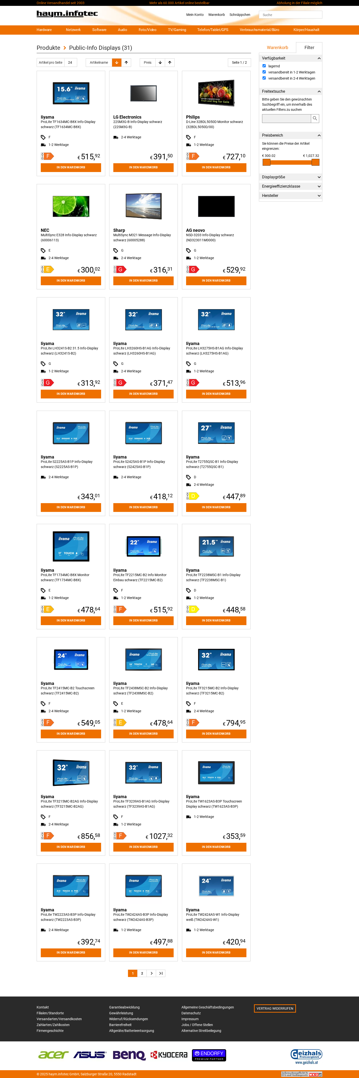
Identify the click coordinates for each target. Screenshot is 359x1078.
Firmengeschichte (50, 1031)
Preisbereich (272, 135)
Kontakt (43, 1007)
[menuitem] (46, 30)
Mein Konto (195, 15)
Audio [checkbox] (122, 30)
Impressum (190, 1019)
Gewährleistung (121, 1013)
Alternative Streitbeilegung (201, 1031)
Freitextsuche (273, 91)
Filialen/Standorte (50, 1013)
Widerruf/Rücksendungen (128, 1019)
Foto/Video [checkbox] (148, 30)
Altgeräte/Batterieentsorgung (131, 1031)
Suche (267, 15)
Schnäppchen (240, 15)
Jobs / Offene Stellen (197, 1025)
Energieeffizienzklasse (281, 186)
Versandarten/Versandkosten (59, 1019)
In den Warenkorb (71, 167)
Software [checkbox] (99, 30)
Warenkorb (216, 15)
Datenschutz (191, 1013)
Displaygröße (273, 177)
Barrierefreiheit (120, 1025)
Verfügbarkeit (273, 58)
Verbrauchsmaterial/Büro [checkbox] (259, 30)
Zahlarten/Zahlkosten (53, 1025)
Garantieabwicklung (124, 1007)
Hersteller (270, 195)
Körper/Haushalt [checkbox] (306, 30)
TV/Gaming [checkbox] (177, 30)
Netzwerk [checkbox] (73, 30)
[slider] (266, 162)
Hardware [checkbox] (44, 30)
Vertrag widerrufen (275, 1008)
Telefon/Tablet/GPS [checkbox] (212, 30)
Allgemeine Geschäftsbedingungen (207, 1007)
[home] (67, 15)
